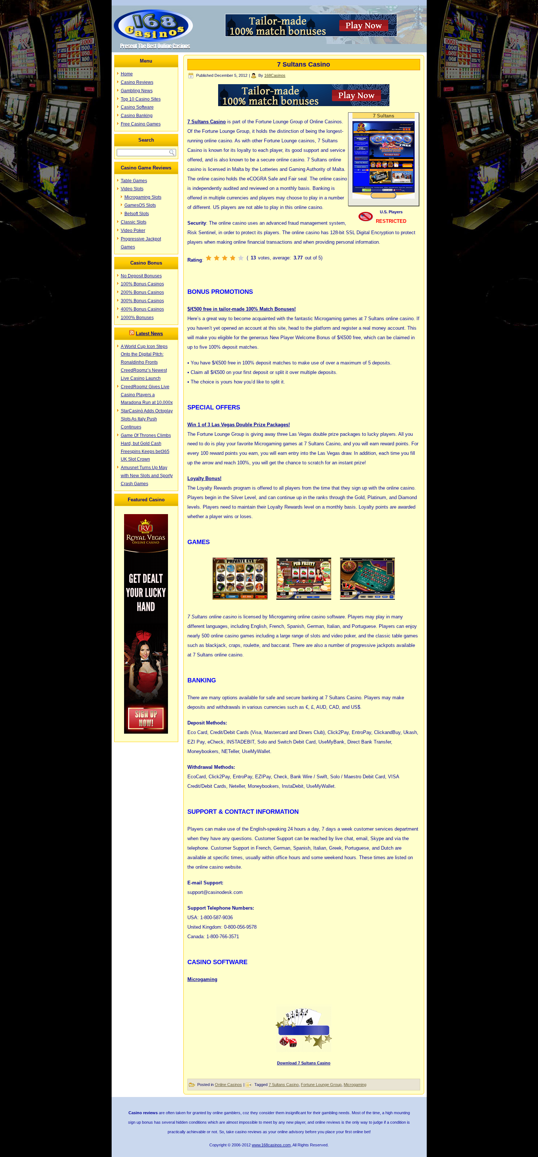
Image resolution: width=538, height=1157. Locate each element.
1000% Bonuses (137, 317)
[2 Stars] (216, 258)
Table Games (134, 180)
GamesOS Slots (140, 205)
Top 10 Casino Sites (141, 99)
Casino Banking (137, 115)
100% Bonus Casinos (142, 284)
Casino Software (137, 107)
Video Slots (132, 188)
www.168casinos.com (271, 1145)
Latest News (149, 333)
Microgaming (202, 979)
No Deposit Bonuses (141, 275)
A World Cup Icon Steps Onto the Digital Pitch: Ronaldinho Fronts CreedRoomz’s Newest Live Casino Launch (144, 362)
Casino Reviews (137, 82)
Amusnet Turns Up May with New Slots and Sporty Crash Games (147, 475)
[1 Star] (208, 258)
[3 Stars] (224, 258)
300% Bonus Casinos (142, 300)
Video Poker (133, 230)
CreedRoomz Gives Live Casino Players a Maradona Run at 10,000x (147, 394)
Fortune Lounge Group (321, 1084)
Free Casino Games (141, 124)
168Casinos (274, 75)
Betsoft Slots (136, 213)
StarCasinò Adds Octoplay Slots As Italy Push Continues (147, 419)
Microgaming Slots (142, 197)
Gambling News (137, 90)
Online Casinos (228, 1084)
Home (127, 73)
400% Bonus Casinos (142, 309)
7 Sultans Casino (284, 1084)
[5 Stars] (240, 258)
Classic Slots (133, 222)
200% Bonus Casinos (142, 292)
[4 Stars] (232, 258)
